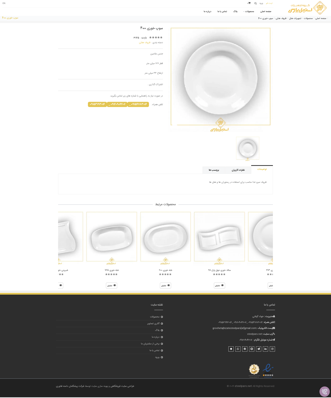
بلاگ (235, 11)
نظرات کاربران (238, 170)
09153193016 (97, 104)
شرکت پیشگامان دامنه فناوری (70, 386)
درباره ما (207, 11)
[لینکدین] (265, 349)
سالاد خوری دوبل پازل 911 (219, 270)
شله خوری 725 (112, 270)
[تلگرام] (258, 349)
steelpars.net (254, 334)
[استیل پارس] (307, 8)
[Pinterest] (244, 349)
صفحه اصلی (265, 11)
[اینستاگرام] (272, 349)
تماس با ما (222, 11)
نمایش (217, 285)
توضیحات (262, 169)
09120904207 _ (117, 104)
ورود (157, 357)
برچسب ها (214, 170)
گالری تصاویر (153, 324)
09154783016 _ (138, 104)
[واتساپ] (237, 349)
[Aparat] (251, 349)
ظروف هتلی (145, 43)
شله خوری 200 (165, 270)
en (4, 3)
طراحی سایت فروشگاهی (122, 386)
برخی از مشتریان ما (150, 344)
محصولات (249, 11)
